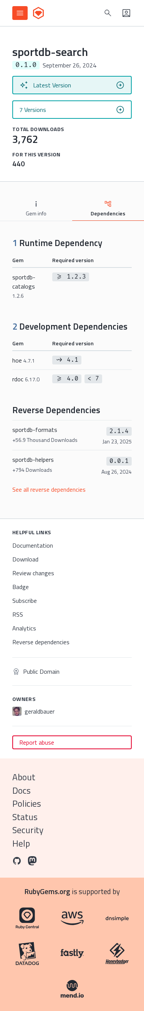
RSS (17, 614)
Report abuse (36, 742)
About (23, 777)
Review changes (33, 573)
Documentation (32, 545)
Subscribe (24, 600)
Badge (20, 586)
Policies (26, 803)
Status (25, 817)
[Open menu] (20, 13)
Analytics (24, 628)
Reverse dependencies (41, 642)
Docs (21, 790)
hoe (23, 360)
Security (27, 830)
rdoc (26, 379)
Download (25, 559)
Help (21, 843)
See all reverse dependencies (49, 489)
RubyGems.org (47, 891)
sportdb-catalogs (23, 286)
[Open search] (108, 13)
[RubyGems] (38, 13)
